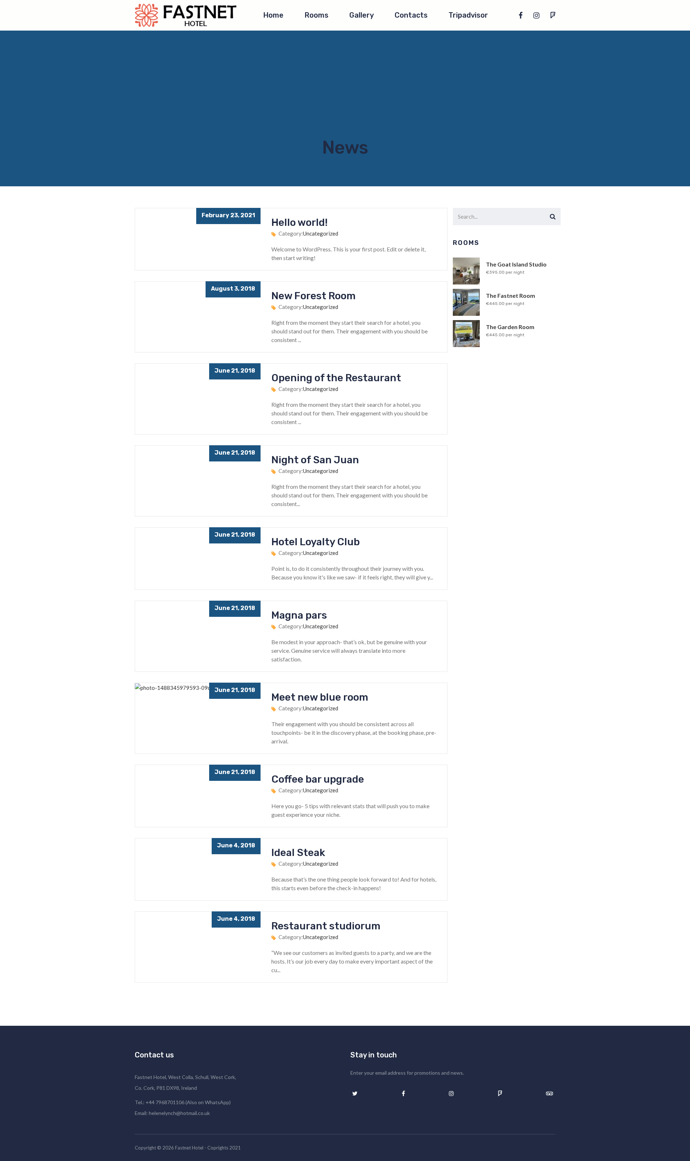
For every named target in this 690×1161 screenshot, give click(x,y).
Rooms (316, 15)
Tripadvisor (468, 15)
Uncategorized (320, 233)
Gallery (361, 15)
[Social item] (520, 15)
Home (273, 15)
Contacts (411, 15)
